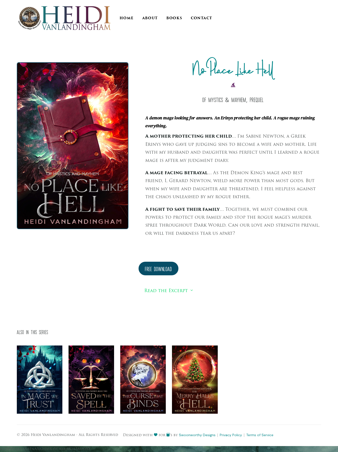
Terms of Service (259, 435)
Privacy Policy (231, 435)
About (150, 18)
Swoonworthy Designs (197, 435)
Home (127, 18)
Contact (201, 18)
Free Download (158, 270)
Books (174, 18)
